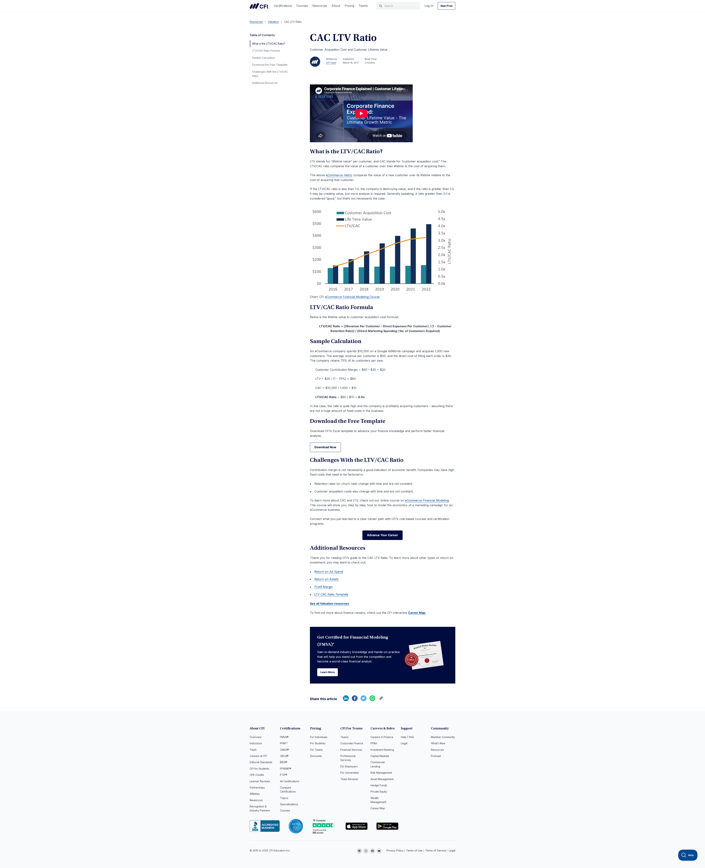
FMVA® (284, 737)
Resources (319, 6)
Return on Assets (326, 579)
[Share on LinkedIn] (346, 700)
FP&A (373, 743)
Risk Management (381, 772)
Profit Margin (323, 587)
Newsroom (256, 800)
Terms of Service (435, 850)
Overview (255, 737)
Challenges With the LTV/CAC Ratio (270, 73)
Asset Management (382, 779)
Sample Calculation (263, 57)
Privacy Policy (395, 850)
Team (253, 749)
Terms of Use (414, 850)
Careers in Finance (381, 737)
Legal (404, 743)
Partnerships (257, 787)
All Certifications (289, 781)
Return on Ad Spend (328, 571)
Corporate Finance (351, 743)
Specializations (289, 804)
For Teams (316, 749)
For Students (317, 743)
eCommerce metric (339, 175)
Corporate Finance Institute (260, 5)
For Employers (349, 766)
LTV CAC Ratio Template (331, 594)
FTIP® (283, 774)
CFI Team (331, 62)
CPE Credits (257, 774)
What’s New (438, 743)
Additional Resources (265, 82)
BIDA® (283, 762)
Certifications (283, 6)
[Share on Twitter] (363, 700)
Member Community (443, 737)
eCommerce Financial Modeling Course (352, 297)
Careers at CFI (258, 756)
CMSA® (284, 749)
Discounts (316, 756)
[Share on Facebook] (355, 700)
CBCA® (284, 756)
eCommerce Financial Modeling (427, 500)
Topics (284, 798)
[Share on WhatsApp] (372, 700)
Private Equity (378, 791)
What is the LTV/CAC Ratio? (268, 43)
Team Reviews (349, 779)
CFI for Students (259, 768)
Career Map (377, 808)
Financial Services (351, 749)
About (336, 6)
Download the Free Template (270, 64)
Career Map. (417, 613)
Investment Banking (382, 749)
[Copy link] (381, 700)
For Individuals (318, 737)
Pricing (349, 6)
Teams (363, 6)
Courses (302, 6)
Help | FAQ (407, 737)
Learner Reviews (260, 781)
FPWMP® (285, 768)
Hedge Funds (378, 785)
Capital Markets (379, 756)
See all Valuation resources (329, 603)
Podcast (436, 756)
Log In (428, 6)
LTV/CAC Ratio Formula (266, 50)
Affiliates (255, 793)
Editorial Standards (261, 762)
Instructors (256, 743)
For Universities (349, 772)
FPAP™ (284, 743)
